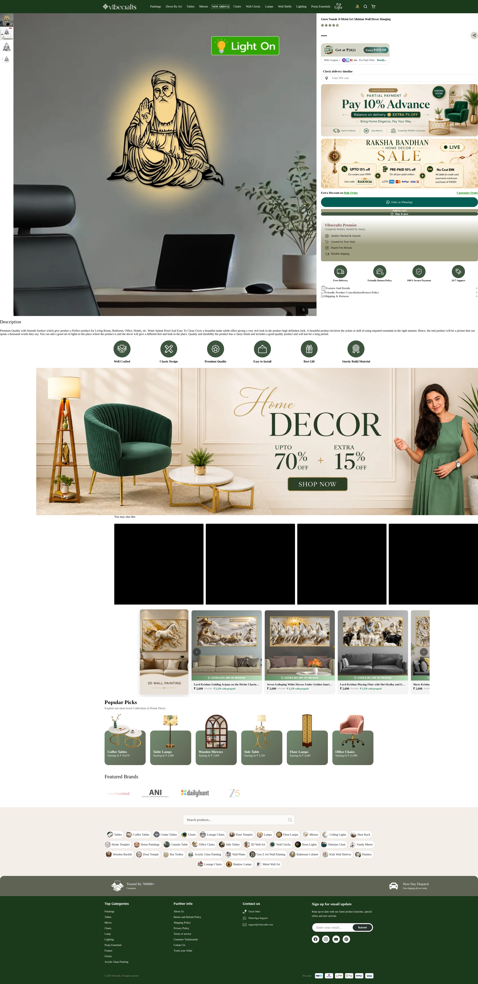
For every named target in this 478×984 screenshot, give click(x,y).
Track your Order (183, 950)
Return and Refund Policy (187, 917)
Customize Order (467, 192)
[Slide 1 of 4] (6, 20)
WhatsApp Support (258, 918)
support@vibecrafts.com (260, 924)
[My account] (357, 6)
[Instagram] (326, 939)
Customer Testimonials (186, 939)
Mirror (108, 922)
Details (381, 60)
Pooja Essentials (320, 6)
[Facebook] (315, 939)
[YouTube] (336, 939)
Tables (190, 6)
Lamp (108, 933)
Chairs (237, 6)
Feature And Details (338, 288)
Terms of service (182, 933)
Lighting (301, 6)
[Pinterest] (346, 939)
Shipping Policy (182, 922)
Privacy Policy (181, 928)
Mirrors (203, 6)
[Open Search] (365, 6)
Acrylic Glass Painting (116, 961)
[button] (330, 25)
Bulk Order (351, 192)
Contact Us (179, 945)
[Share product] (474, 35)
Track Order (254, 911)
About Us (179, 911)
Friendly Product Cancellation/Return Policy (352, 292)
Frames (108, 950)
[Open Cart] (373, 6)
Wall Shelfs (284, 6)
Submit (362, 927)
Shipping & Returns (337, 296)
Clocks (108, 956)
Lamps (269, 6)
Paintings (155, 6)
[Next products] (424, 652)
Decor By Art (174, 6)
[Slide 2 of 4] (6, 33)
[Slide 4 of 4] (6, 60)
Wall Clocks (253, 6)
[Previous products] (197, 652)
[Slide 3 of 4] (6, 47)
